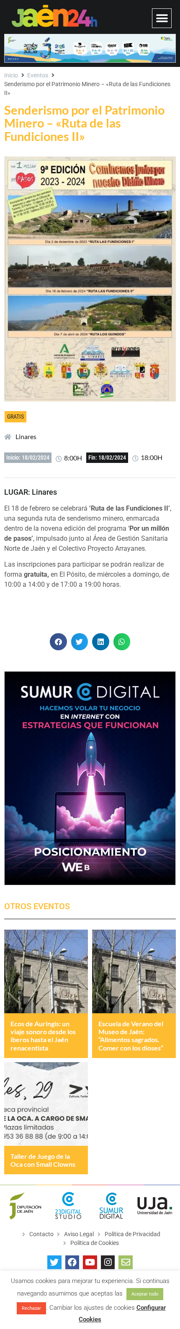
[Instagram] (108, 1262)
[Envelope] (125, 1262)
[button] (162, 18)
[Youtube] (90, 1262)
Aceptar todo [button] (144, 1294)
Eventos (37, 75)
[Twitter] (54, 1262)
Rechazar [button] (31, 1308)
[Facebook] (72, 1262)
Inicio (11, 75)
